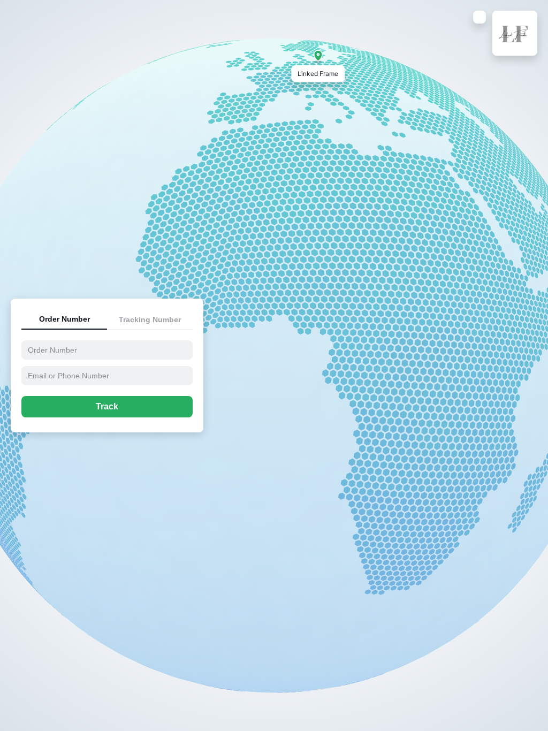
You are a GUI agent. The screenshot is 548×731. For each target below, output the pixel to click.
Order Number (64, 319)
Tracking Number (150, 319)
